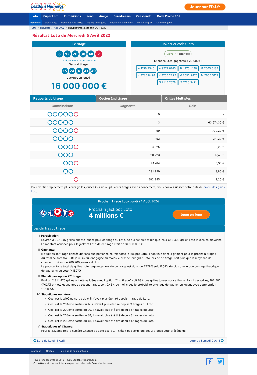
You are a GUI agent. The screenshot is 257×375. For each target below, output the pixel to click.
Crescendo (143, 16)
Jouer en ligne (191, 214)
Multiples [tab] (178, 98)
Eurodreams (122, 16)
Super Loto (50, 16)
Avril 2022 (59, 28)
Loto (35, 16)
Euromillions (72, 16)
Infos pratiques (144, 22)
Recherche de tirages (121, 22)
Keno (90, 16)
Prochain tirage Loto (114, 201)
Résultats (35, 22)
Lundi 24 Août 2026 (144, 201)
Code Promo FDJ (168, 16)
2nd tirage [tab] (113, 98)
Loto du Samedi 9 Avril (205, 340)
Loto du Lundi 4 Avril (51, 340)
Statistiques (51, 22)
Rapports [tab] (48, 98)
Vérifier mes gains (96, 22)
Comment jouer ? (165, 22)
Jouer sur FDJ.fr (205, 7)
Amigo (103, 16)
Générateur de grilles (72, 22)
